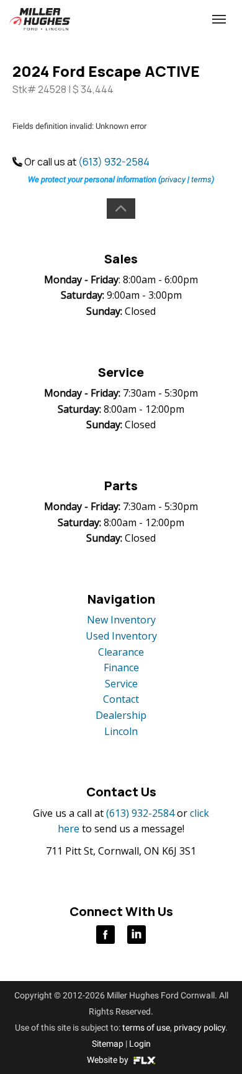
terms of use (146, 1027)
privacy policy (199, 1027)
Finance (121, 667)
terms (201, 179)
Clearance (121, 652)
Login (140, 1044)
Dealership (121, 715)
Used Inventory (121, 636)
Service (121, 683)
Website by (108, 1060)
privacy (173, 179)
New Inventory (121, 620)
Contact (121, 699)
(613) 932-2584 (114, 162)
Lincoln (121, 731)
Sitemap (107, 1044)
